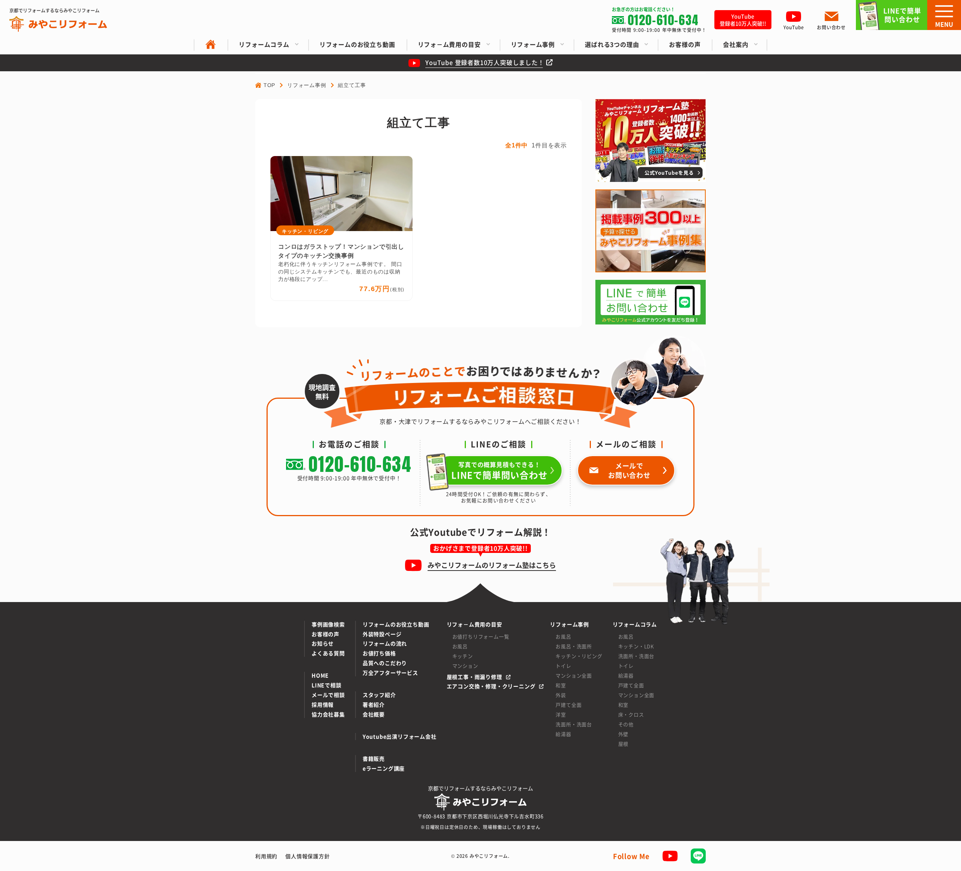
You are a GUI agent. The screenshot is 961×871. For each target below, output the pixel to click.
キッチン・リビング (579, 655)
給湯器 (563, 733)
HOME (320, 675)
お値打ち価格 (379, 653)
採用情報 (323, 704)
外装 (561, 694)
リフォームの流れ (385, 643)
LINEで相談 (327, 685)
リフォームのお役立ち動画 (396, 624)
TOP (269, 85)
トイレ (563, 665)
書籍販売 (374, 758)
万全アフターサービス (390, 672)
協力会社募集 (328, 714)
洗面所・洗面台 (574, 724)
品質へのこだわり (385, 663)
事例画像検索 (328, 624)
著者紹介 (374, 704)
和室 (561, 685)
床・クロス (631, 714)
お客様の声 (325, 634)
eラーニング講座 (384, 768)
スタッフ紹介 (379, 694)
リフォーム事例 (306, 85)
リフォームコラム (635, 624)
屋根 (623, 743)
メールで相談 (328, 694)
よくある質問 (328, 653)
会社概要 (374, 714)
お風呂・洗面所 (574, 646)
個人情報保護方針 (307, 856)
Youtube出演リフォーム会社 (400, 736)
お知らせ (323, 643)
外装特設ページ (382, 634)
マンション (465, 665)
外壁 (623, 733)
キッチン (462, 655)
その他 (626, 724)
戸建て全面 (568, 704)
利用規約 (266, 856)
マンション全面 (574, 675)
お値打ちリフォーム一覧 (480, 636)
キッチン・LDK (636, 646)
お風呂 (460, 646)
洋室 (561, 714)
